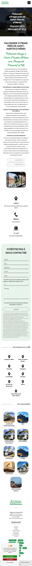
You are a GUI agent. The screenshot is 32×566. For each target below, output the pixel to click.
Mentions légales (25, 562)
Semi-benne (16, 533)
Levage (16, 529)
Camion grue (16, 532)
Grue (25, 548)
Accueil (16, 526)
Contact (16, 536)
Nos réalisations (16, 534)
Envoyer (16, 309)
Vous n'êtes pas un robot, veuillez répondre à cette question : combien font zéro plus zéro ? (16, 280)
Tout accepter (10, 556)
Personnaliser (9, 562)
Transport (16, 527)
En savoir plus (19, 160)
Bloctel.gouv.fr (19, 335)
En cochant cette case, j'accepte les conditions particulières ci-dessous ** (16, 303)
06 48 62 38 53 (16, 222)
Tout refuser (10, 559)
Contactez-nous (19, 164)
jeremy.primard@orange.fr (16, 236)
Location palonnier (16, 530)
